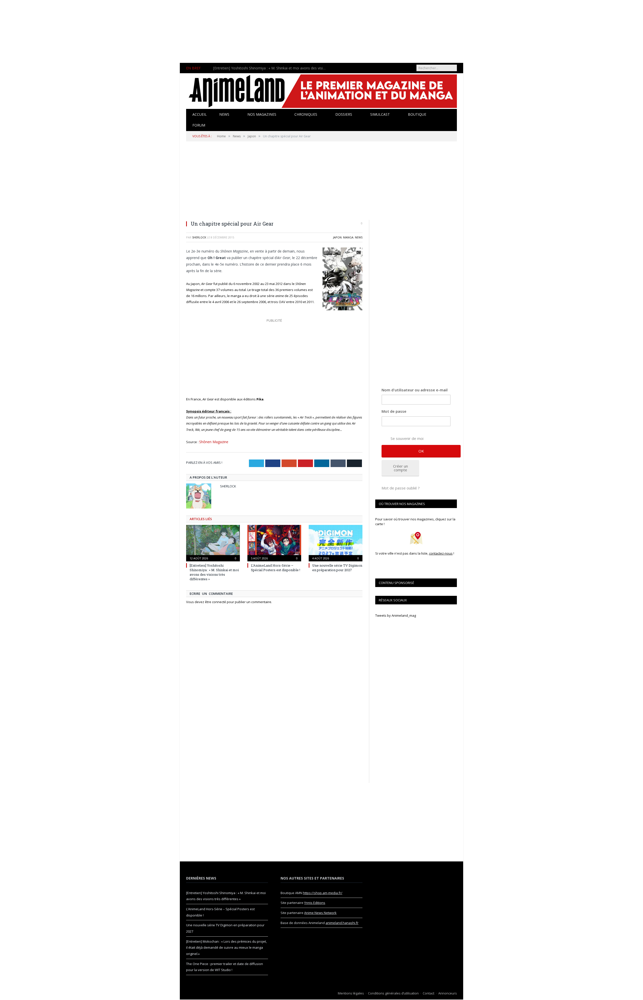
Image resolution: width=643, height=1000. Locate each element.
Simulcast (380, 114)
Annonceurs (447, 993)
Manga (348, 237)
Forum (198, 125)
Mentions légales (351, 993)
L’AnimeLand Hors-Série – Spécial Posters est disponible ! (259, 68)
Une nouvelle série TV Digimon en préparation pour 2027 (337, 567)
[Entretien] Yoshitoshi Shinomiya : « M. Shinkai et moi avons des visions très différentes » (214, 572)
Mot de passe (394, 411)
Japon (337, 237)
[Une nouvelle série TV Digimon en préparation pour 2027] (335, 542)
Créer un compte (400, 468)
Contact (428, 993)
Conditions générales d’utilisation (393, 993)
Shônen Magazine (213, 441)
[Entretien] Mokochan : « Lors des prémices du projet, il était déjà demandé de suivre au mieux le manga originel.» (226, 947)
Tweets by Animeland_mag (395, 615)
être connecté (215, 601)
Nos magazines (261, 114)
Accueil (199, 114)
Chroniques (305, 114)
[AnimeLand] (321, 90)
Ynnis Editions (314, 902)
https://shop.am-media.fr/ (322, 893)
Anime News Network (320, 912)
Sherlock (199, 237)
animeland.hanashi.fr (342, 923)
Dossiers (343, 114)
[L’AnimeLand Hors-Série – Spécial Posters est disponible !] (274, 542)
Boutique (417, 114)
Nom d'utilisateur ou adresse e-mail (415, 389)
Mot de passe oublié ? (401, 487)
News (224, 114)
